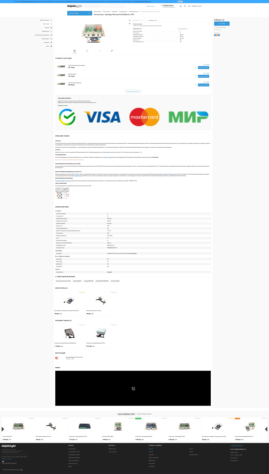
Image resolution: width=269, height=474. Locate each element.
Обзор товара (46, 23)
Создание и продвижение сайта (11, 469)
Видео (47, 46)
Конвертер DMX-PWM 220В (102, 281)
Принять (180, 1)
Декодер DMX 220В (88, 281)
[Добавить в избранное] (129, 20)
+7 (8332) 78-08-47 (168, 5)
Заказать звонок (150, 6)
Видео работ (152, 460)
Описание (47, 27)
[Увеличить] (93, 32)
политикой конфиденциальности (143, 1)
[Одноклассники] (217, 35)
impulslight (109, 272)
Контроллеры (72, 448)
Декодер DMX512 (77, 281)
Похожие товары (45, 38)
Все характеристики (182, 28)
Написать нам (112, 448)
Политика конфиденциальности (9, 463)
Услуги (191, 448)
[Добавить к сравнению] (129, 23)
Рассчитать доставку (221, 27)
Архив (70, 466)
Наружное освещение (74, 457)
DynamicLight (134, 253)
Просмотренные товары (144, 414)
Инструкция (46, 42)
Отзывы (151, 451)
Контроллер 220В (115, 281)
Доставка (151, 454)
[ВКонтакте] (215, 35)
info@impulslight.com (240, 449)
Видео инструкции (153, 457)
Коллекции (152, 466)
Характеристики (45, 31)
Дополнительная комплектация (42, 35)
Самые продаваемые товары (126, 414)
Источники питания (74, 460)
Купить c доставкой (203, 67)
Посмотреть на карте (6, 458)
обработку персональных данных (28, 1)
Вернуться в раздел (44, 20)
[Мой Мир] (219, 35)
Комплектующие (73, 463)
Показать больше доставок (133, 91)
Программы (152, 463)
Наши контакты (113, 451)
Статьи (191, 451)
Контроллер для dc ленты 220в (63, 281)
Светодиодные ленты (74, 451)
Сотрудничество (193, 454)
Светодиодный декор (74, 454)
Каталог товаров (73, 13)
